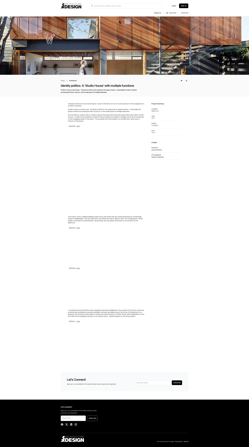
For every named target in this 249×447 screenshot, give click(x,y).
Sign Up (183, 6)
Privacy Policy (178, 441)
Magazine (157, 13)
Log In (174, 6)
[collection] (186, 80)
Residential (73, 80)
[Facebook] (62, 424)
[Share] (181, 80)
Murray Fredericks (157, 157)
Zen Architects (156, 150)
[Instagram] (75, 424)
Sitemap (186, 441)
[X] (66, 424)
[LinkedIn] (71, 424)
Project (63, 80)
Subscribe (172, 13)
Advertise (184, 13)
